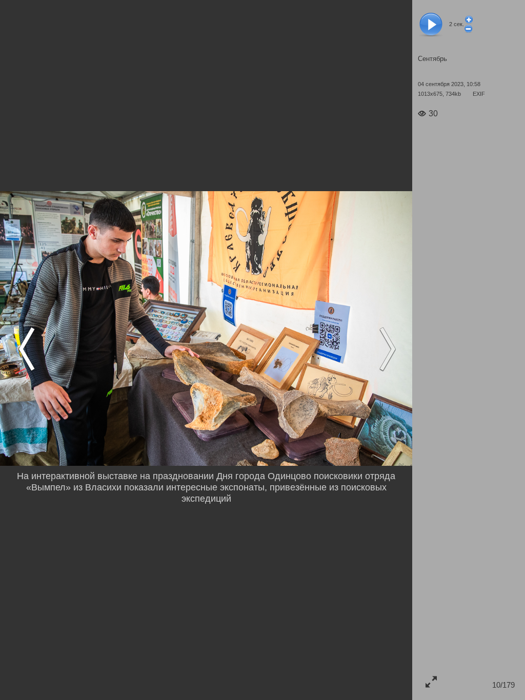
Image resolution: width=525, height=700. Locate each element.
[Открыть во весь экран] (430, 681)
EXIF (479, 94)
